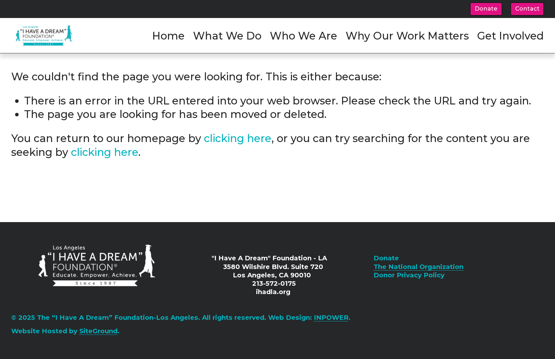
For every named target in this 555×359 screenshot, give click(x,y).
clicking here (237, 138)
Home (168, 35)
